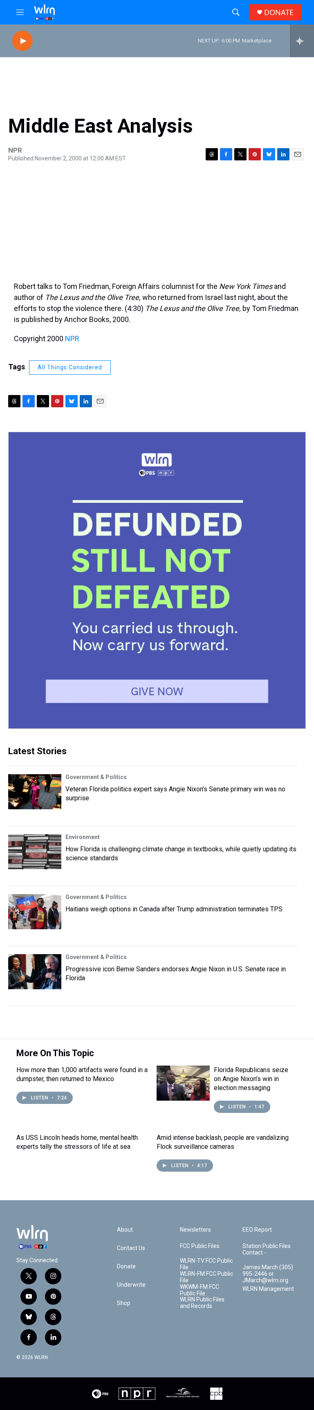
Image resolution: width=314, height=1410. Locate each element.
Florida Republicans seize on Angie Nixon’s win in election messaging (251, 1079)
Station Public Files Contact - (266, 1249)
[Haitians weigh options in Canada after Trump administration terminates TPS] (34, 911)
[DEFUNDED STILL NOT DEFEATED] (157, 580)
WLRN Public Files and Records (202, 1303)
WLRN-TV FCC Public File (206, 1264)
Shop (123, 1303)
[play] (22, 41)
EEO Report (257, 1230)
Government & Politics (96, 777)
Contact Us (131, 1248)
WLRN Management (268, 1289)
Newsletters (195, 1230)
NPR (72, 338)
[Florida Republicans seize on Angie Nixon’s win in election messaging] (183, 1083)
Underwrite (131, 1285)
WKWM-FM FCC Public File (199, 1290)
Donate (126, 1266)
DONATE (279, 12)
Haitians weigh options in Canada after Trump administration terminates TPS (174, 909)
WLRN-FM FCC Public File (206, 1277)
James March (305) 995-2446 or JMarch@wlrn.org (267, 1273)
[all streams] (302, 40)
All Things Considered (70, 367)
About (125, 1230)
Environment (82, 837)
